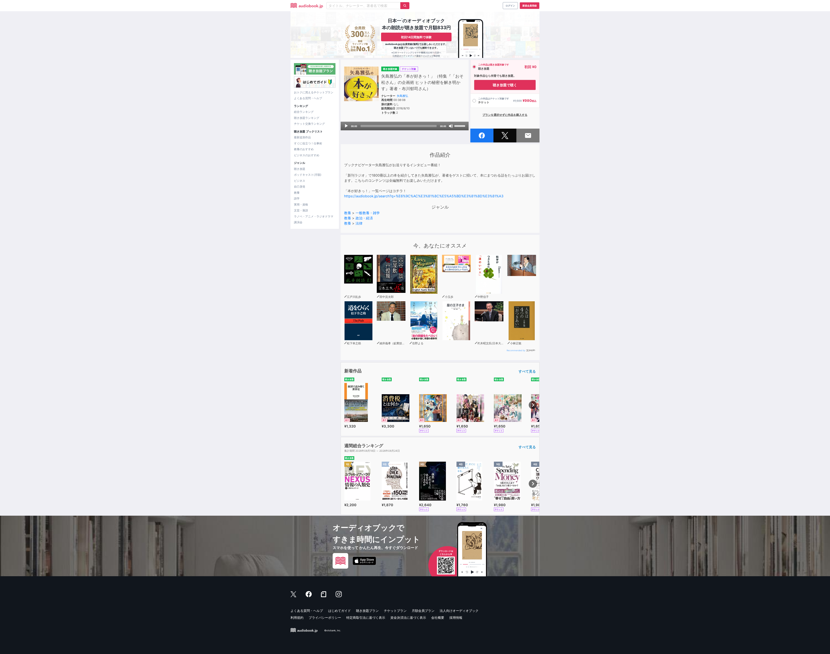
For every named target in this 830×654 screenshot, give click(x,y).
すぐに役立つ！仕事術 (308, 143)
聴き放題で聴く (505, 85)
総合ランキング (304, 111)
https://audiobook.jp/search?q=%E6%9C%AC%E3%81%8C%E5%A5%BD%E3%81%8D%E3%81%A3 (423, 196)
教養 (297, 192)
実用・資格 (301, 204)
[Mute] (451, 126)
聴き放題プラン (367, 611)
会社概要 (437, 618)
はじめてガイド (339, 611)
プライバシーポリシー (325, 618)
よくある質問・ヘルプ (308, 98)
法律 (359, 223)
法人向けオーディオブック (459, 611)
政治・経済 (364, 218)
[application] (405, 126)
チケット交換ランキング (309, 123)
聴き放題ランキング (306, 118)
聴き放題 (299, 169)
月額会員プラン (423, 611)
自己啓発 (299, 186)
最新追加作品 (302, 137)
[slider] (460, 125)
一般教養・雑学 (368, 213)
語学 (297, 198)
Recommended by (516, 350)
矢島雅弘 (402, 95)
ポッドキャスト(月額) (307, 174)
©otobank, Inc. (332, 630)
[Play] (346, 126)
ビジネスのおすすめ (306, 155)
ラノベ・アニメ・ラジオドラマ (313, 216)
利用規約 (296, 618)
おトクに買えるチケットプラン (313, 92)
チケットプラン (395, 611)
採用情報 (455, 618)
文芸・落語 (301, 210)
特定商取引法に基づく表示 (365, 618)
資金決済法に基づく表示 (408, 618)
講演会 (298, 222)
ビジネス (299, 180)
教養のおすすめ (304, 149)
